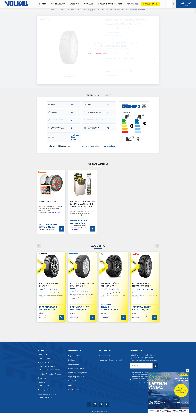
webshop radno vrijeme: (47, 394)
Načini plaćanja (74, 364)
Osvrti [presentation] (107, 95)
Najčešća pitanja (74, 356)
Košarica (185, 4)
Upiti (70, 385)
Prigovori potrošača (76, 377)
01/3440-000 (45, 358)
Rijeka (51, 374)
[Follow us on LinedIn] (107, 404)
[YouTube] (101, 404)
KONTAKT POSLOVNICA (46, 366)
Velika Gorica (55, 370)
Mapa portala (73, 389)
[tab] (92, 95)
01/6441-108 (44, 386)
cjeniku (76, 229)
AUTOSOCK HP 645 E (48, 201)
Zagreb (43, 370)
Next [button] (157, 246)
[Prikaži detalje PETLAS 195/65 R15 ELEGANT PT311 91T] (113, 266)
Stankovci (44, 378)
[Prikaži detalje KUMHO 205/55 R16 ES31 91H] (145, 266)
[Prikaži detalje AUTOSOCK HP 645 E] (51, 184)
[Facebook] (89, 404)
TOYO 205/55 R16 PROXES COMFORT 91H (51, 284)
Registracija (175, 6)
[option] (51, 202)
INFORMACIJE (42, 355)
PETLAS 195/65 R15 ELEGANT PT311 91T (109, 284)
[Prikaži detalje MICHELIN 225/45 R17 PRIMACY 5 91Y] (82, 266)
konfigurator (56, 212)
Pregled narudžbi (105, 356)
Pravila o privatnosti (76, 368)
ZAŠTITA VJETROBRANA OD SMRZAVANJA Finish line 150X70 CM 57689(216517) (82, 204)
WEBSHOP (41, 382)
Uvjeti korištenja (74, 381)
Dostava (71, 360)
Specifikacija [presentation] (92, 95)
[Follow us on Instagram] (95, 404)
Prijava (175, 2)
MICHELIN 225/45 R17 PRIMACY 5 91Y (79, 284)
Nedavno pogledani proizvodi (110, 360)
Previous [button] (39, 246)
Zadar (59, 374)
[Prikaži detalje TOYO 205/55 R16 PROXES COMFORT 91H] (51, 266)
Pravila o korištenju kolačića (79, 372)
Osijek (42, 374)
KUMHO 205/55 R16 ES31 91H (143, 284)
